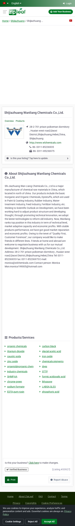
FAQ (41, 496)
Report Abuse (60, 479)
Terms (64, 496)
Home (5, 21)
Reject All (32, 521)
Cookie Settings (13, 521)
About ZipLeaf (26, 496)
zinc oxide (12, 361)
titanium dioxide (15, 351)
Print (12, 479)
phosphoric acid (50, 391)
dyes (44, 366)
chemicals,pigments (52, 361)
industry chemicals (17, 371)
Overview (9, 121)
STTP (45, 371)
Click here (34, 462)
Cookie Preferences (52, 503)
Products (20, 121)
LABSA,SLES (49, 386)
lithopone (47, 381)
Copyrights (30, 503)
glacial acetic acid (51, 351)
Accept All (49, 521)
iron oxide (47, 356)
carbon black (49, 346)
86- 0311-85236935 (43, 147)
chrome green (14, 381)
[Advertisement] (37, 64)
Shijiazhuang (18, 21)
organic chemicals (17, 346)
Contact (52, 496)
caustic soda (14, 356)
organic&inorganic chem (20, 366)
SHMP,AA (12, 376)
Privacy (16, 503)
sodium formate (15, 386)
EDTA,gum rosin (15, 391)
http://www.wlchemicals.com (45, 142)
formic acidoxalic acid (53, 376)
